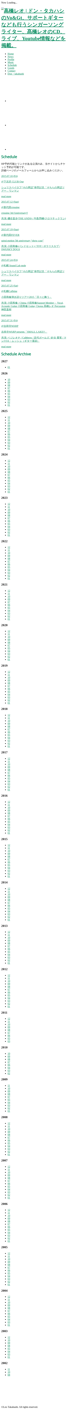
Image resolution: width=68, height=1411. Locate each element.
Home (11, 53)
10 (9, 379)
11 (9, 420)
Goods (11, 68)
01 (9, 367)
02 (9, 402)
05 (9, 393)
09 (9, 382)
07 (9, 388)
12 (9, 417)
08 (9, 385)
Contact (11, 70)
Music (11, 62)
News (10, 56)
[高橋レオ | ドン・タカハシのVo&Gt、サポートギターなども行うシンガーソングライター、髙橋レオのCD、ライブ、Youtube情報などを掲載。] (34, 45)
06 (9, 391)
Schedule (12, 65)
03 (9, 399)
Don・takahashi (16, 73)
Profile (11, 59)
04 (9, 396)
